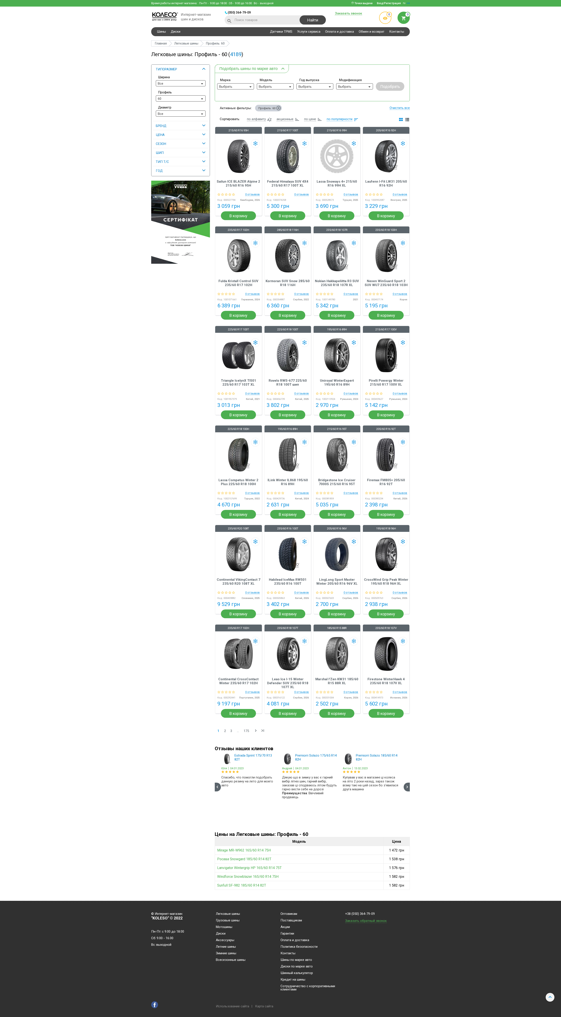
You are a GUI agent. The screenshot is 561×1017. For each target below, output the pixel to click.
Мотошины (224, 927)
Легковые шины (228, 914)
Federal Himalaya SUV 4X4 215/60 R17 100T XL (287, 183)
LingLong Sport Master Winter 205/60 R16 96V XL (337, 582)
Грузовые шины (228, 920)
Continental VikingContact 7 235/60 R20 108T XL (238, 582)
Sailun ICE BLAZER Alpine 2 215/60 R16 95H (238, 183)
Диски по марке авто (296, 966)
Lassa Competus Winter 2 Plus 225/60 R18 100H (238, 482)
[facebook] (154, 1004)
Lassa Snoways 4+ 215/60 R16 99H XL (337, 183)
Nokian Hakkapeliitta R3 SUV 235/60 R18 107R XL (337, 283)
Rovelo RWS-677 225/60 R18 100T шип (288, 382)
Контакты (396, 32)
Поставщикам (291, 920)
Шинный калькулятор (296, 973)
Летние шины (226, 947)
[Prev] (218, 787)
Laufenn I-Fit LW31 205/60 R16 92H (386, 183)
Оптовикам (288, 914)
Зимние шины (226, 953)
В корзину (238, 216)
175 (246, 731)
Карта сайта (264, 1006)
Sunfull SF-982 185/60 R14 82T (241, 885)
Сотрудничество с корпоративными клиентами (307, 988)
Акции (285, 927)
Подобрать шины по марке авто (248, 68)
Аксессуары (225, 940)
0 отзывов (252, 194)
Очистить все (400, 108)
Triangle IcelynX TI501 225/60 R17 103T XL (238, 382)
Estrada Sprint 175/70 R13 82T (253, 757)
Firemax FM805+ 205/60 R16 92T (386, 482)
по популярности (339, 119)
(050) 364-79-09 (239, 12)
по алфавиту (256, 119)
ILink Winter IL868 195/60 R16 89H (288, 482)
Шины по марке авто (296, 960)
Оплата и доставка (339, 32)
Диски (175, 32)
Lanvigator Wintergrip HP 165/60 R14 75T (249, 868)
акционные (285, 119)
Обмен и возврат (371, 32)
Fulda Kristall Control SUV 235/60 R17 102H (238, 283)
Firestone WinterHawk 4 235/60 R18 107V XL (386, 681)
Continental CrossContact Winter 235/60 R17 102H (238, 681)
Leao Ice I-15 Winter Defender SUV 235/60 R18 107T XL (287, 683)
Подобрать (390, 86)
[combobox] (181, 83)
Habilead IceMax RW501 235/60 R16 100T (288, 582)
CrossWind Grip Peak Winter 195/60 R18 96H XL (386, 582)
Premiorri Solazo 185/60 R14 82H (376, 757)
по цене (310, 119)
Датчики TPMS (281, 32)
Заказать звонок (348, 13)
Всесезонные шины (230, 960)
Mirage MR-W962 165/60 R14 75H (244, 850)
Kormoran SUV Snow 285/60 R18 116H (288, 283)
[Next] (407, 787)
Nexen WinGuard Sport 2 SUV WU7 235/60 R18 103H (386, 283)
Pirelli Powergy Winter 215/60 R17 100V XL (386, 382)
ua (408, 3)
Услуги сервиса (308, 32)
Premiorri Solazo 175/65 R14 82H (316, 757)
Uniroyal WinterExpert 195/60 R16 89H (337, 382)
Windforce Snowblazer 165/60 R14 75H (248, 877)
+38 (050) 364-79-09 (360, 913)
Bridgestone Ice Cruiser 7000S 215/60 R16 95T (336, 482)
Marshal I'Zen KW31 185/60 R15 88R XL (336, 681)
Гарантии (287, 933)
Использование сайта (232, 1006)
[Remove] (278, 108)
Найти (312, 20)
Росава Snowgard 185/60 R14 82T (244, 859)
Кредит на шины (292, 979)
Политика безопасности (299, 947)
